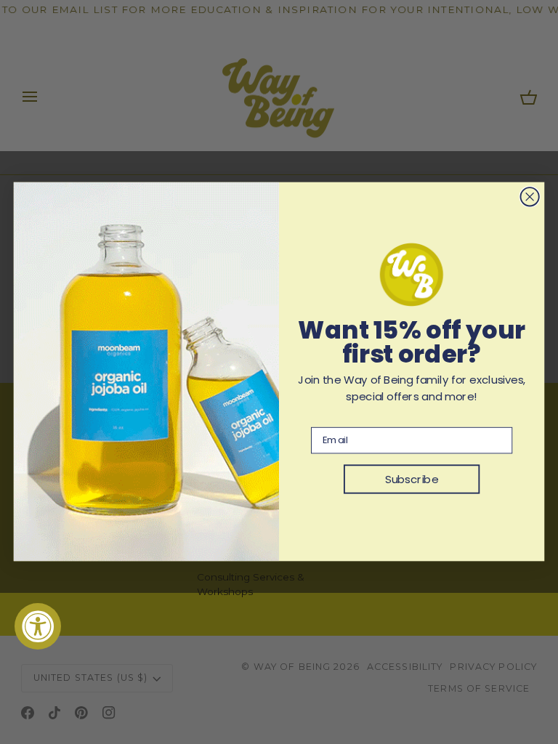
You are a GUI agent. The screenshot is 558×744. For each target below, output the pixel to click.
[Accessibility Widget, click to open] (38, 626)
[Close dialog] (529, 197)
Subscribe (411, 480)
